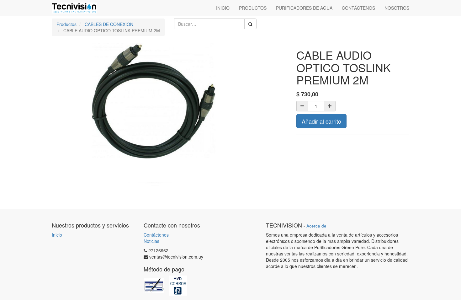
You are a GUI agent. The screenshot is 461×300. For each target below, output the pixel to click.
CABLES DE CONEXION (109, 24)
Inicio (57, 235)
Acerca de (316, 226)
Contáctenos (156, 235)
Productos (66, 24)
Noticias (151, 241)
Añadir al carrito (321, 121)
